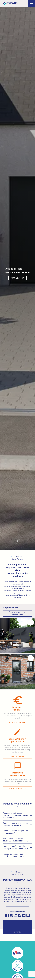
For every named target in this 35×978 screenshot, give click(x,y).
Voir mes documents (17, 788)
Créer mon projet (17, 756)
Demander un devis (17, 723)
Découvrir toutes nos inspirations (17, 613)
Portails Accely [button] (17, 278)
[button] (31, 3)
